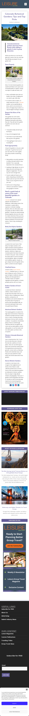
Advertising (5, 616)
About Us (4, 612)
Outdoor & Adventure (14, 22)
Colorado (21, 102)
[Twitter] (13, 385)
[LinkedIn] (18, 385)
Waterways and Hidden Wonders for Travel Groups (14, 508)
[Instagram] (16, 385)
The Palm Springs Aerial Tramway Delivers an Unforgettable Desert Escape (15, 472)
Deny (14, 707)
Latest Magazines (7, 634)
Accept (14, 703)
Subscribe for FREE (7, 609)
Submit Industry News (8, 619)
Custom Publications (8, 637)
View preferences (14, 711)
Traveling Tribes (6, 640)
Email (4, 665)
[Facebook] (11, 385)
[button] (27, 689)
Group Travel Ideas (7, 644)
